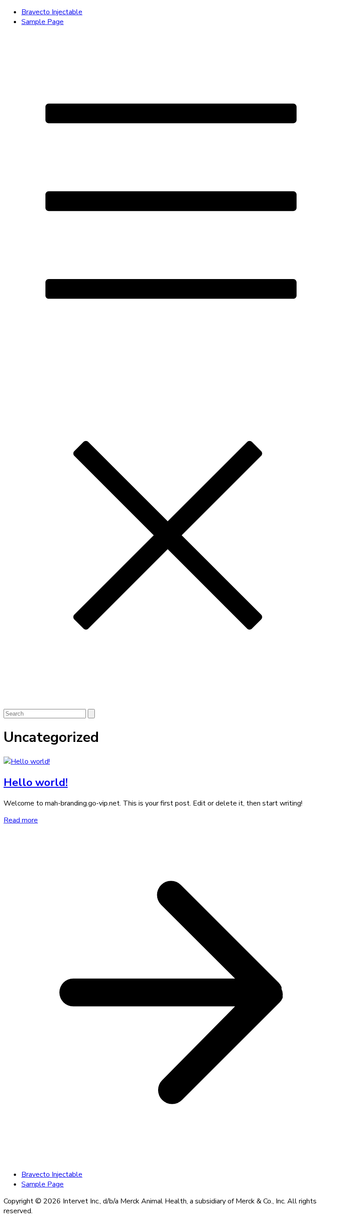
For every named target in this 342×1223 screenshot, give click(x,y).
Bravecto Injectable (51, 12)
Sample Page (42, 22)
